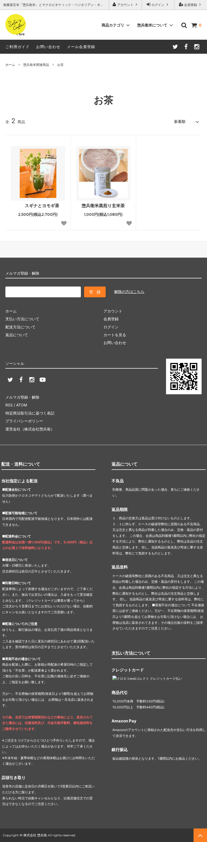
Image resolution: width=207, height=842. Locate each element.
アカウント (125, 5)
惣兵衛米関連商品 (36, 65)
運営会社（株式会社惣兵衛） (29, 429)
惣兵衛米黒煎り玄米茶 (103, 205)
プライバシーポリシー (24, 421)
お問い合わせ (48, 46)
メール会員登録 (81, 46)
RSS (9, 405)
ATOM (21, 405)
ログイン (158, 5)
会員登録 (190, 5)
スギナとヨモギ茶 (42, 205)
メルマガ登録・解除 (22, 397)
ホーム (10, 65)
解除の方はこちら (129, 291)
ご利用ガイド (17, 46)
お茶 (60, 65)
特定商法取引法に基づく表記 (29, 413)
